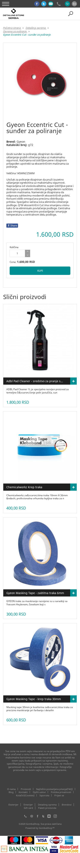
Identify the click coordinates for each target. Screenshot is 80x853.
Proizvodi (26, 789)
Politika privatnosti (61, 792)
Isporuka (44, 795)
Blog (11, 792)
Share (13, 225)
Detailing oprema (47, 804)
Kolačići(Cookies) (25, 795)
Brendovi (67, 804)
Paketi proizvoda (47, 808)
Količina (14, 247)
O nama (11, 789)
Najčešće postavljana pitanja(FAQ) (54, 789)
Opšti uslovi (39, 792)
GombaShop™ (47, 827)
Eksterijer (13, 804)
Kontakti (23, 792)
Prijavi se (59, 795)
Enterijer (28, 804)
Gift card (28, 808)
